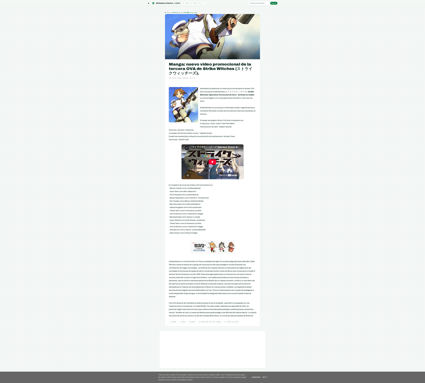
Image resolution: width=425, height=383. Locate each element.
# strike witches (232, 322)
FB (194, 3)
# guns (182, 322)
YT (198, 3)
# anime (173, 322)
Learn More (256, 377)
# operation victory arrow (210, 322)
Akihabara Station (166, 3)
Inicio (169, 12)
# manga (192, 322)
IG (187, 3)
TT (183, 3)
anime (181, 12)
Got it (264, 377)
